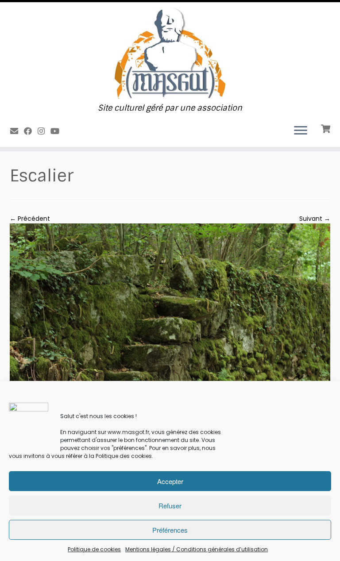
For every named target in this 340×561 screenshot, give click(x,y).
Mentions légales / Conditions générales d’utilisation (196, 549)
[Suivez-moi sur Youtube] (57, 131)
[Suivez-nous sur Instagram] (44, 131)
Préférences (170, 529)
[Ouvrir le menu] (300, 131)
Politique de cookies (94, 549)
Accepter (170, 481)
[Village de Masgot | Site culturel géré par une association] (170, 53)
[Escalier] (170, 330)
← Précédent (30, 218)
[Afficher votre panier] (326, 128)
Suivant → (314, 218)
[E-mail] (17, 131)
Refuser (170, 505)
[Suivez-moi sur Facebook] (31, 131)
